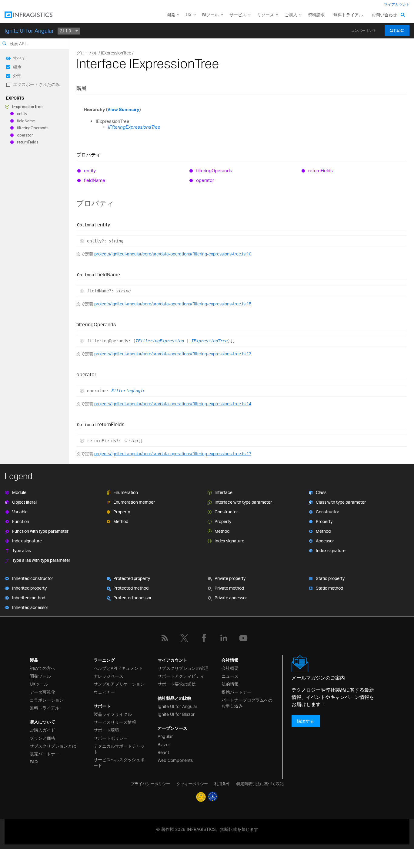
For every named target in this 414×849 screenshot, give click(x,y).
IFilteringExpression (159, 340)
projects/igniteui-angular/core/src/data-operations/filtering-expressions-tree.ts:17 (172, 453)
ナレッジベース (108, 676)
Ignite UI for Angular (29, 30)
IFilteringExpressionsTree (134, 127)
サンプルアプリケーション (119, 683)
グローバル (87, 52)
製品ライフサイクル (113, 714)
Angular (165, 736)
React (163, 752)
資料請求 (316, 14)
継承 (17, 66)
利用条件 (222, 784)
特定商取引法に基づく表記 (260, 784)
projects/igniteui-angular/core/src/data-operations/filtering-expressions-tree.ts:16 (172, 253)
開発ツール (40, 676)
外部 (17, 75)
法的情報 (230, 683)
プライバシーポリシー (150, 784)
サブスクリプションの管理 (183, 668)
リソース (265, 14)
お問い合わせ (384, 14)
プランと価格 (42, 738)
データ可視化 (42, 692)
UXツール (39, 683)
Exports (15, 98)
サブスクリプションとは (53, 746)
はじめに (397, 30)
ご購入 (291, 14)
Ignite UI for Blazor (176, 714)
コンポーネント (363, 30)
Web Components (175, 760)
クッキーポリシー (192, 784)
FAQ (34, 761)
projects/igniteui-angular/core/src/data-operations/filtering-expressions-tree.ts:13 (172, 353)
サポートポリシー (111, 738)
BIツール (210, 14)
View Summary (123, 109)
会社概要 (230, 668)
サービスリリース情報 (115, 722)
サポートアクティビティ (181, 676)
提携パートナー (236, 692)
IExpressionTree (27, 106)
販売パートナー (44, 753)
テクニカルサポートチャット (119, 748)
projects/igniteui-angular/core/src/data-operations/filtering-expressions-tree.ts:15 (172, 303)
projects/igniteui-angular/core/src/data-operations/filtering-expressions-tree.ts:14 (172, 403)
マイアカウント (396, 4)
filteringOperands (32, 128)
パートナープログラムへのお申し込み (247, 702)
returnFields (27, 142)
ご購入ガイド (42, 729)
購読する (305, 720)
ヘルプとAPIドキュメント (118, 668)
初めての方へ (42, 668)
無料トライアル (348, 14)
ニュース (230, 676)
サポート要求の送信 (177, 683)
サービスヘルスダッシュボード (119, 762)
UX (189, 14)
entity (22, 113)
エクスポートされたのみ (36, 84)
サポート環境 (106, 729)
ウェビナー (104, 692)
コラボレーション (47, 700)
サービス (237, 14)
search (4, 43)
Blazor (164, 744)
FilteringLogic (128, 390)
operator (25, 135)
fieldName (26, 120)
